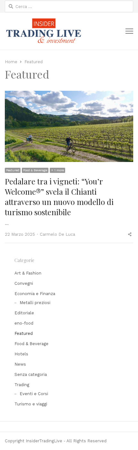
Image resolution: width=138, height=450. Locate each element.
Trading (21, 384)
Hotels (21, 354)
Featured (12, 170)
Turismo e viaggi (30, 404)
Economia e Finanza (34, 293)
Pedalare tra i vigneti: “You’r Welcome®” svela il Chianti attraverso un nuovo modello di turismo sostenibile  (59, 196)
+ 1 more (57, 170)
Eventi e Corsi (34, 393)
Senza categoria (30, 374)
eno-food (23, 323)
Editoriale (24, 312)
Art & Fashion (27, 273)
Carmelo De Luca (57, 234)
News (20, 364)
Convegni (23, 283)
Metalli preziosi (35, 302)
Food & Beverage (35, 170)
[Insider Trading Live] (43, 31)
